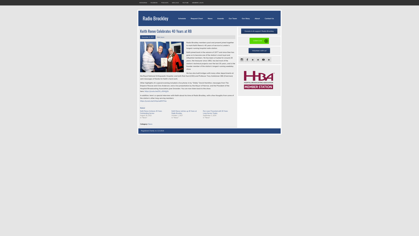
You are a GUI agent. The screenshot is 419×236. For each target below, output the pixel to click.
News (210, 18)
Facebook (154, 2)
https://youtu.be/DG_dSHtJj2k (157, 91)
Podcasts (164, 2)
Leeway (275, 131)
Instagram (143, 2)
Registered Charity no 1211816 (152, 131)
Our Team (233, 18)
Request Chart (197, 18)
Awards (220, 18)
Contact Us (269, 18)
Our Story (246, 18)
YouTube (185, 2)
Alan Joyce (160, 37)
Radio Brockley (155, 18)
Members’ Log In (197, 2)
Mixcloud (175, 2)
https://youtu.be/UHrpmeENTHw (153, 101)
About (257, 18)
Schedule (182, 18)
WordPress (264, 131)
